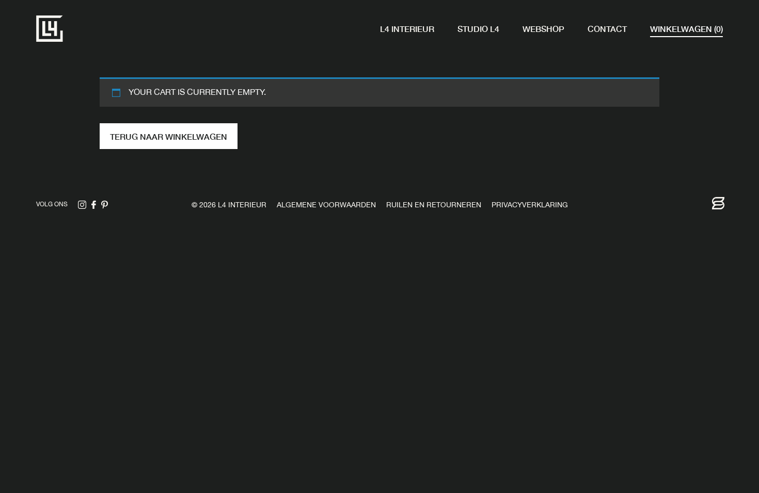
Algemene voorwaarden (326, 206)
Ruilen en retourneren (433, 206)
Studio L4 (478, 28)
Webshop (543, 28)
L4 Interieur (407, 28)
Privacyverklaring (530, 206)
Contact (607, 28)
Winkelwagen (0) (686, 28)
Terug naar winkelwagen (168, 136)
